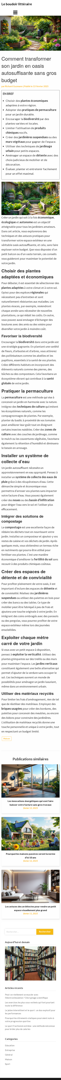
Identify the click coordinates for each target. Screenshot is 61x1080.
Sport (7, 1064)
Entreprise (10, 1050)
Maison (6, 738)
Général (8, 1054)
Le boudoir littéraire (16, 4)
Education (9, 1045)
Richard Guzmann (14, 86)
